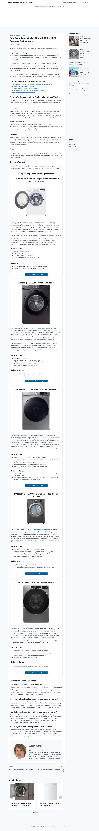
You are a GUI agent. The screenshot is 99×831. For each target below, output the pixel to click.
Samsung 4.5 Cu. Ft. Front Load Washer (36, 283)
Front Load (12, 35)
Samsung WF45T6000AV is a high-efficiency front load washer (32, 328)
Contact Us (72, 144)
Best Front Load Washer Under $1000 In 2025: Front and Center (20, 769)
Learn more (54, 48)
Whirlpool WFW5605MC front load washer (26, 628)
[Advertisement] (49, 17)
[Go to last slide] (12, 797)
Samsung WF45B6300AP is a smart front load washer (29, 435)
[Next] (60, 797)
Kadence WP (66, 827)
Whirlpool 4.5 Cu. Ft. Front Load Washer (36, 582)
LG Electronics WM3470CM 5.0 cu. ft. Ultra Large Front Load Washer (33, 529)
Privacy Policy (72, 146)
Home (64, 2)
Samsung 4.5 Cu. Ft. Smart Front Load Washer (36, 389)
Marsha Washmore (15, 44)
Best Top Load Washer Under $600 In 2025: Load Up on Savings (51, 769)
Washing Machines (20, 35)
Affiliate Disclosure (74, 142)
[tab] (33, 812)
